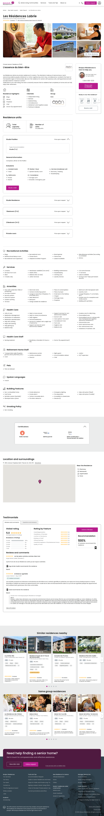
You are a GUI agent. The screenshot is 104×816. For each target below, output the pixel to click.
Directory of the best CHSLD (86, 791)
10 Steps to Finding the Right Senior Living (89, 800)
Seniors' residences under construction (60, 787)
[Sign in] (99, 3)
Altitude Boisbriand (58, 777)
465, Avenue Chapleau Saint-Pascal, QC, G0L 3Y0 (30, 20)
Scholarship (6, 800)
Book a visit (13, 188)
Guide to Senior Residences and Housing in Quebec (39, 779)
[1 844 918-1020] (82, 3)
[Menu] (8, 3)
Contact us (6, 785)
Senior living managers (85, 779)
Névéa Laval (56, 790)
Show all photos (93, 54)
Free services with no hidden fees (55, 766)
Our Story (6, 779)
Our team (6, 782)
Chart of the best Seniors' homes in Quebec (89, 788)
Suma (54, 779)
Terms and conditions (95, 806)
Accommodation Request (35, 777)
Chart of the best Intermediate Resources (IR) (89, 794)
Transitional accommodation (86, 797)
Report (8, 569)
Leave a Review (87, 530)
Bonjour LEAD (82, 782)
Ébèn (52, 96)
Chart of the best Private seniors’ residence (39, 788)
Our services (7, 777)
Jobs (4, 794)
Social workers (82, 777)
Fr (79, 3)
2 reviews (12, 20)
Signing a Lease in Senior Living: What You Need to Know (39, 785)
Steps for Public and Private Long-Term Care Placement (39, 782)
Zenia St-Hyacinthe (59, 796)
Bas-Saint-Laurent (13, 10)
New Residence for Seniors (61, 774)
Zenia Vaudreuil (57, 793)
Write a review (7, 791)
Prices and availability (88, 86)
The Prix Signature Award (10, 788)
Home (4, 10)
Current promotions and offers (37, 791)
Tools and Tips (53, 3)
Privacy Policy (97, 809)
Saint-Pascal (23, 10)
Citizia (55, 782)
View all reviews (11, 608)
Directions (38, 463)
